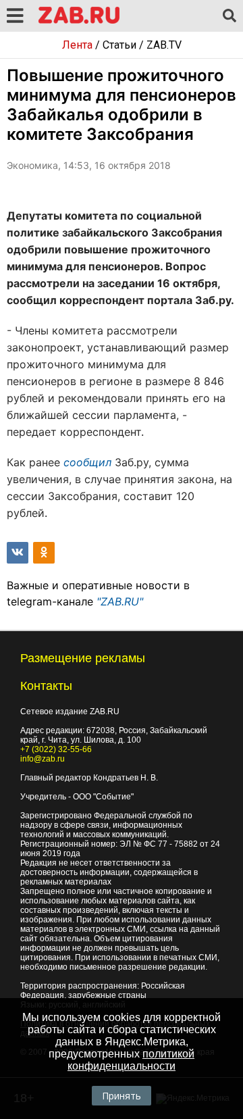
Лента (77, 45)
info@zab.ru (42, 759)
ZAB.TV (164, 45)
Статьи (119, 45)
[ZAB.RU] (78, 21)
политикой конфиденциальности (131, 1060)
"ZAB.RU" (120, 601)
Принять (121, 1095)
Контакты (46, 686)
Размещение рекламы (82, 658)
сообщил (87, 462)
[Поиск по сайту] (229, 16)
